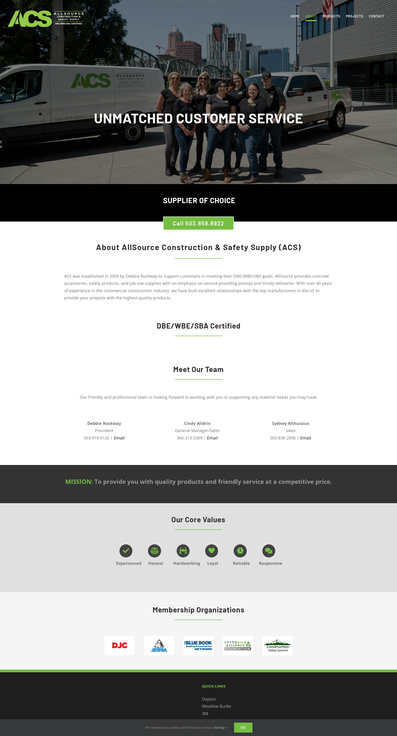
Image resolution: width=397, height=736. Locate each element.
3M (205, 713)
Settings (219, 727)
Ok (243, 728)
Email (119, 438)
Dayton (209, 699)
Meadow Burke (216, 706)
